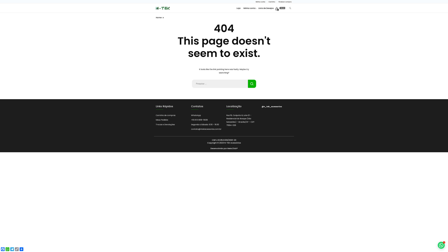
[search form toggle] (290, 8)
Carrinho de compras (165, 115)
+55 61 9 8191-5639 (199, 120)
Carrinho (272, 2)
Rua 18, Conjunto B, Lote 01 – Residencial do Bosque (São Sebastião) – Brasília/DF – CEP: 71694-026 (240, 120)
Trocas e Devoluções (165, 124)
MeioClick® (232, 148)
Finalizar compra (285, 2)
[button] (441, 245)
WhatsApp (196, 115)
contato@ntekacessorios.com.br (206, 129)
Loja (238, 8)
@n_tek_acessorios (272, 106)
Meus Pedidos (162, 120)
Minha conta (260, 2)
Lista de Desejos (266, 8)
